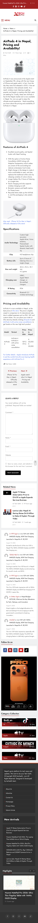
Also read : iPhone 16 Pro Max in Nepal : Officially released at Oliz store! (17, 222)
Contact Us (9, 797)
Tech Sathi (8, 53)
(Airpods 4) (28, 320)
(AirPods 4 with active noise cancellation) (17, 322)
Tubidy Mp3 (13, 554)
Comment (9, 412)
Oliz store (15, 311)
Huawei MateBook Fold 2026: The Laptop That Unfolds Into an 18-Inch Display (19, 838)
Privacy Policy (10, 806)
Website (8, 455)
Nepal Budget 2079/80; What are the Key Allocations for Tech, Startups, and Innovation (20, 599)
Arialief (11, 620)
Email (8, 446)
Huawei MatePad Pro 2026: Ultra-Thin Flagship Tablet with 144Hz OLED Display (19, 844)
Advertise (9, 793)
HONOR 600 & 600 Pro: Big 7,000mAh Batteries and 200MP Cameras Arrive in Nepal (15, 3)
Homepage (9, 802)
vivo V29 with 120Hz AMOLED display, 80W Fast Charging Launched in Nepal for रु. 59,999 (20, 536)
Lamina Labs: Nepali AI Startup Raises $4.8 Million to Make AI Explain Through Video (24, 514)
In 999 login (13, 534)
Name (8, 438)
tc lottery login (14, 596)
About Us (9, 789)
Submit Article (10, 810)
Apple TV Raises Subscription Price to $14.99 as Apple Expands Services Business (23, 496)
